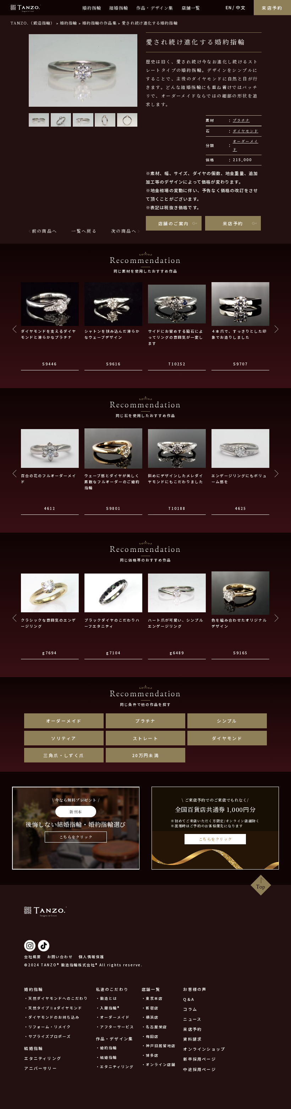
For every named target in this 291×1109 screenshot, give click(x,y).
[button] (39, 120)
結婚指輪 (118, 8)
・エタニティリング (115, 1066)
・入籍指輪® (108, 1007)
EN (229, 7)
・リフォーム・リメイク (47, 1026)
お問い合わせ (60, 956)
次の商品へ (124, 231)
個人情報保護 (91, 956)
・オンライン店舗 (159, 1064)
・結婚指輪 (106, 1057)
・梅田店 (150, 1036)
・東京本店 (152, 998)
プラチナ (241, 120)
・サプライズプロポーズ (47, 1036)
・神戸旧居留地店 (159, 1045)
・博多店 (150, 1055)
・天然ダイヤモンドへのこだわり (56, 998)
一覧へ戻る (84, 231)
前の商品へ (44, 231)
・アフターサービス (115, 1026)
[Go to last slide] (14, 329)
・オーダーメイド (113, 1017)
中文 (240, 7)
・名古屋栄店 (154, 1026)
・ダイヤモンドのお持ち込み (51, 1017)
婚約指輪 (91, 8)
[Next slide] (276, 329)
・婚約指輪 (106, 1047)
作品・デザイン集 (155, 8)
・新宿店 (150, 1007)
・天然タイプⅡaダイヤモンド (53, 1007)
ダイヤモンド (245, 130)
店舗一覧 (191, 8)
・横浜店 (150, 1017)
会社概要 (32, 956)
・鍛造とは (106, 998)
